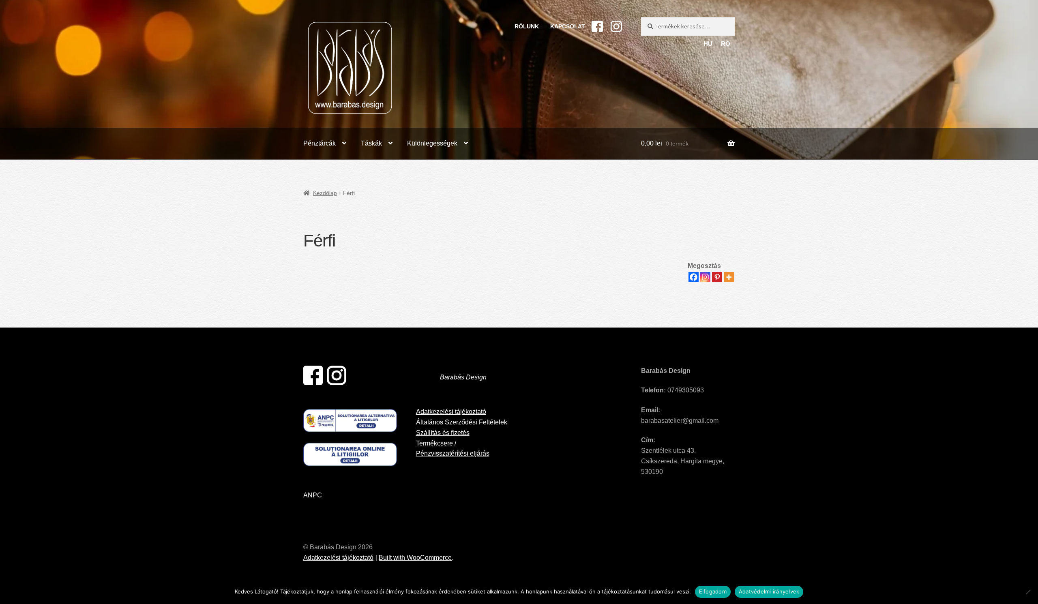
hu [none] (707, 44)
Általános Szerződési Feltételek (461, 422)
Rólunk (527, 26)
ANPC (312, 495)
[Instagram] (705, 277)
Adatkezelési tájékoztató (451, 411)
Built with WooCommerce (415, 557)
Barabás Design (463, 377)
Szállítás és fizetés (443, 432)
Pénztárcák (319, 143)
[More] (729, 277)
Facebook (597, 26)
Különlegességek (432, 143)
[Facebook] (693, 277)
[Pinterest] (717, 277)
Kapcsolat (567, 26)
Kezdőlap (325, 193)
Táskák (371, 143)
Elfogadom (713, 591)
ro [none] (725, 44)
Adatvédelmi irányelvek (769, 591)
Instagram (616, 26)
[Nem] (1028, 592)
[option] (726, 44)
